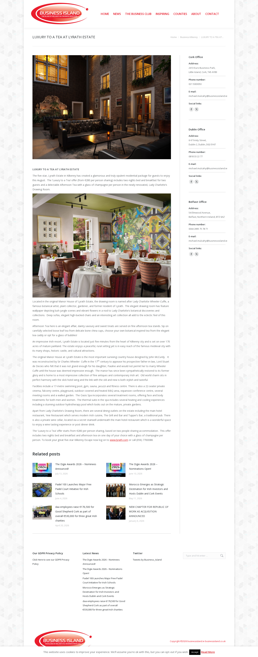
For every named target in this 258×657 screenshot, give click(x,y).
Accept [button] (194, 652)
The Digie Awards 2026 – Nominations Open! (143, 466)
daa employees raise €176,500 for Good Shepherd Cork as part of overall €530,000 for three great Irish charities (76, 513)
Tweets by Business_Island (147, 559)
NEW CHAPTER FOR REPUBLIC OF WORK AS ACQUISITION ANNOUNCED (148, 511)
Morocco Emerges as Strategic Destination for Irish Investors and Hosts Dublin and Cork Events (148, 489)
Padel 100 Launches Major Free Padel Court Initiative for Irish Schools (73, 489)
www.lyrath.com (119, 440)
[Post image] (42, 470)
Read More (208, 652)
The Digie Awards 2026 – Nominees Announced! (75, 466)
